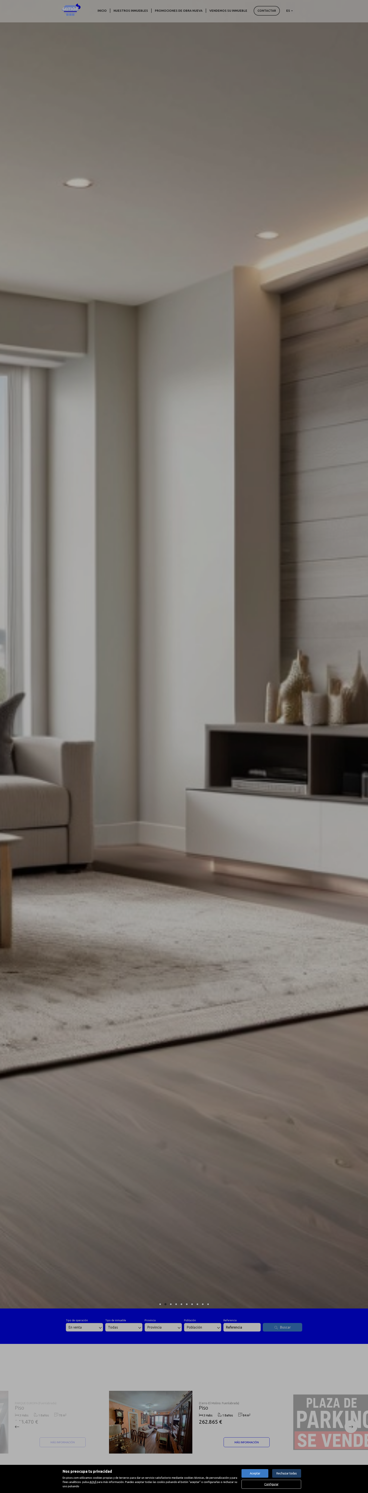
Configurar (271, 1484)
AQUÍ (92, 1481)
